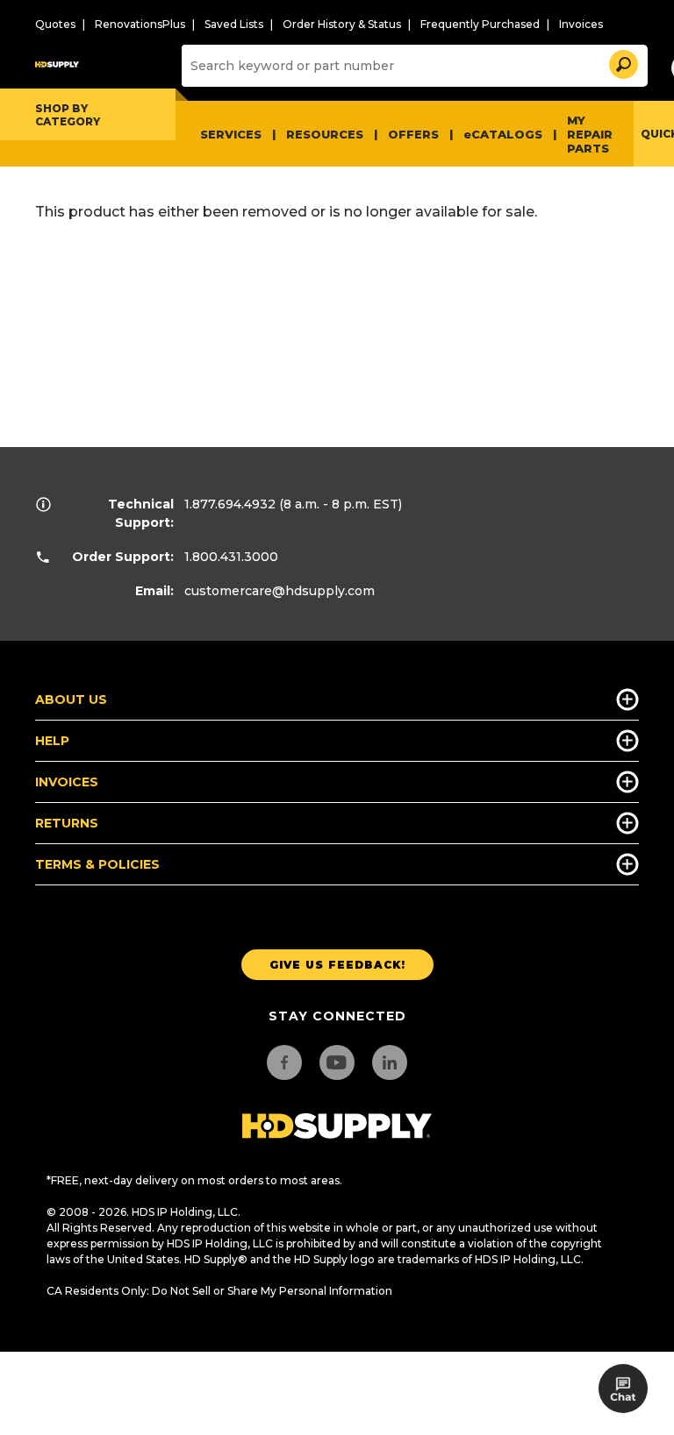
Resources (324, 134)
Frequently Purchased (480, 24)
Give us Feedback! (337, 964)
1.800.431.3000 (231, 557)
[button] (622, 61)
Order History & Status (342, 24)
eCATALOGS (502, 134)
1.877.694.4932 (230, 504)
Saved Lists (233, 24)
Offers (413, 134)
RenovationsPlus (140, 24)
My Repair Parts (590, 134)
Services (231, 134)
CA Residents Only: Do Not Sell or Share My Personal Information (219, 1290)
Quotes (55, 24)
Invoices (581, 24)
